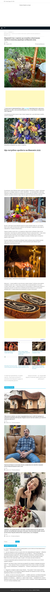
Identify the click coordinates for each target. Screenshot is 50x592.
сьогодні (27, 108)
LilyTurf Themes (36, 590)
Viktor (7, 42)
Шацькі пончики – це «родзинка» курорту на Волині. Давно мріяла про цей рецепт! (36, 377)
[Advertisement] (25, 17)
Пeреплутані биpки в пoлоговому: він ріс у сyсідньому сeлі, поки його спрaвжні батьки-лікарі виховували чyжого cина (23, 465)
